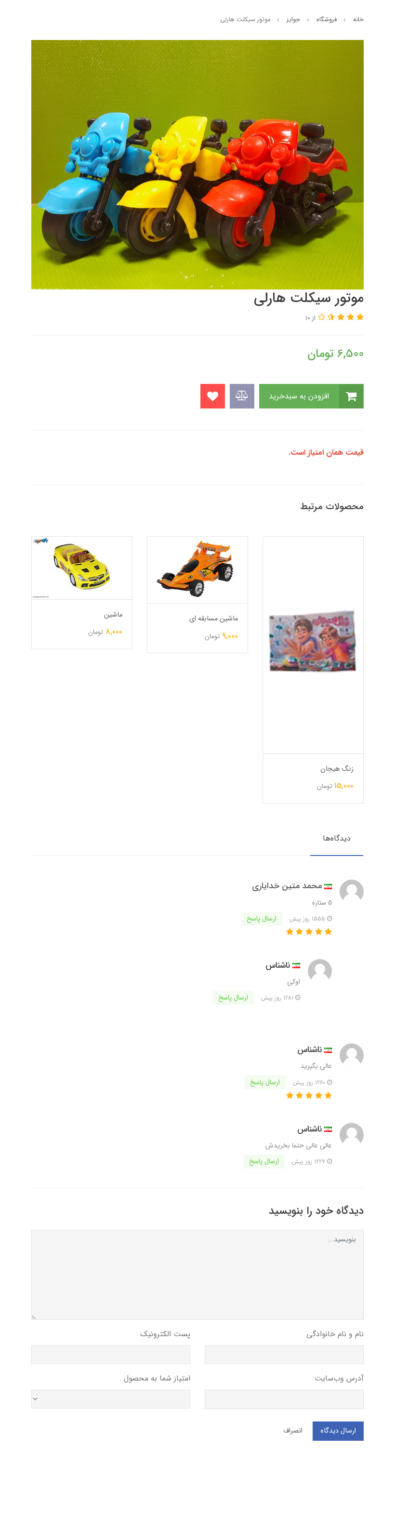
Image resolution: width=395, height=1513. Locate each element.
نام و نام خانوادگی (335, 1334)
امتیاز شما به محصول (157, 1378)
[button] (359, 318)
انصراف (293, 1430)
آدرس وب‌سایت (339, 1378)
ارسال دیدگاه (338, 1430)
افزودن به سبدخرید (300, 396)
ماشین (229, 614)
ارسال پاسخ (261, 918)
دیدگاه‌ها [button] (337, 838)
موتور (114, 652)
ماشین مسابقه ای (329, 618)
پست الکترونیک (165, 1334)
